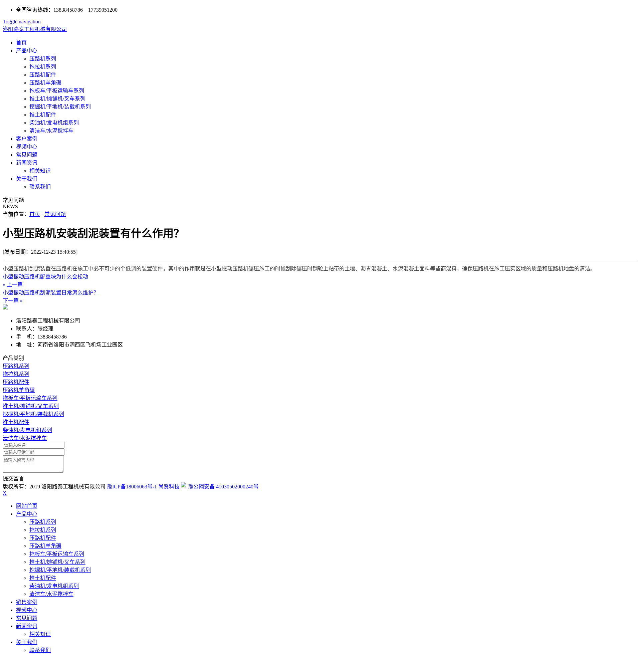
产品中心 (26, 50)
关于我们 (26, 179)
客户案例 (26, 139)
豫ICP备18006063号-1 (132, 486)
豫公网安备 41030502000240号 (223, 486)
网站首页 (26, 506)
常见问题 (26, 155)
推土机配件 (42, 115)
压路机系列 (42, 58)
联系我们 (40, 187)
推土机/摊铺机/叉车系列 (57, 98)
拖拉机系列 (42, 66)
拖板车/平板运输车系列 (56, 90)
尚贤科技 (169, 486)
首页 (21, 42)
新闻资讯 (26, 163)
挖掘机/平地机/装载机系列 (60, 106)
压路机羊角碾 (45, 82)
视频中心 (26, 147)
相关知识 (40, 171)
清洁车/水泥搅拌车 (51, 131)
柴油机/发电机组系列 (54, 123)
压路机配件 (42, 74)
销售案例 (26, 602)
